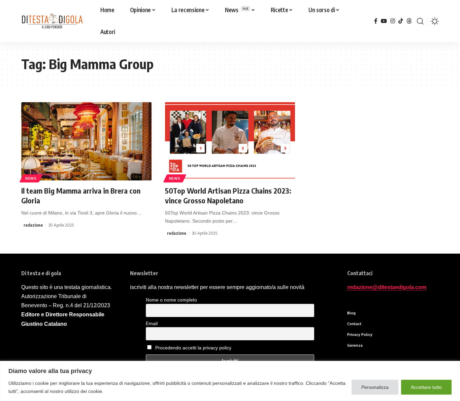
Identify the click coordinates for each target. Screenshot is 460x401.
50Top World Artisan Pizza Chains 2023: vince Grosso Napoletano (228, 195)
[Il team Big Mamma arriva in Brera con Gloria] (86, 141)
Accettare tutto (426, 387)
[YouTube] (384, 21)
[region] (230, 381)
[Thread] (409, 21)
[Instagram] (393, 21)
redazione (33, 225)
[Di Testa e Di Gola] (52, 21)
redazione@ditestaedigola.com (386, 287)
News (31, 178)
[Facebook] (375, 21)
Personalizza (375, 387)
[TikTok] (401, 21)
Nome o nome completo (171, 300)
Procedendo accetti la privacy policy (193, 347)
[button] (420, 21)
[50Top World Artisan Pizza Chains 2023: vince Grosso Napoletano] (230, 141)
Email (152, 323)
